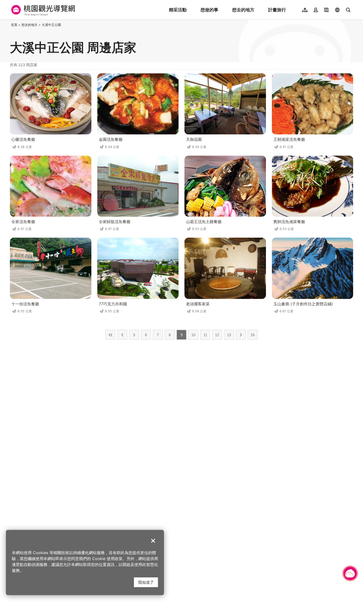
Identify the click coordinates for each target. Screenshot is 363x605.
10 (193, 335)
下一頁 (241, 335)
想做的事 (209, 9)
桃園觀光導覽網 (42, 10)
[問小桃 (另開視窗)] (350, 573)
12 (217, 335)
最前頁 (110, 335)
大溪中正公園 (51, 25)
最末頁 (253, 335)
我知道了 (146, 582)
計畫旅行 (277, 9)
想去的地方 (243, 9)
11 (205, 335)
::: (8, 25)
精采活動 (178, 9)
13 (229, 335)
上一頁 (122, 335)
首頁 (14, 25)
